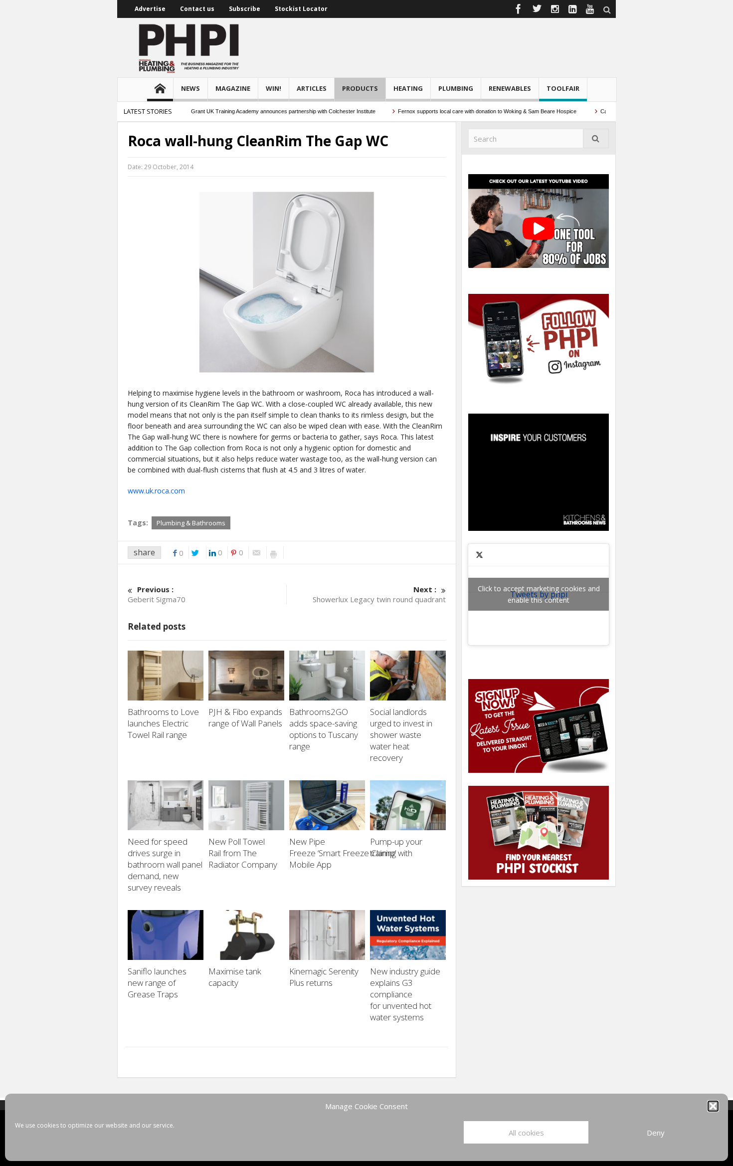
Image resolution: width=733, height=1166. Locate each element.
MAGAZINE (232, 88)
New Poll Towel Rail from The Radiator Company (243, 853)
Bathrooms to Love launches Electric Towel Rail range (163, 723)
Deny (656, 1133)
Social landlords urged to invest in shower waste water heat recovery (401, 734)
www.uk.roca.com (156, 490)
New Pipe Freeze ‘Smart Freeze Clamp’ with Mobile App (350, 853)
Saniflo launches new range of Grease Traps (157, 982)
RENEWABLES (510, 88)
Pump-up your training (396, 847)
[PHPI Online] (189, 47)
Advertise (150, 8)
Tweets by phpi (539, 594)
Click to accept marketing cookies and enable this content (539, 594)
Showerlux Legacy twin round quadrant (379, 594)
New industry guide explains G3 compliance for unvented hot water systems (405, 994)
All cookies (526, 1133)
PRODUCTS (360, 88)
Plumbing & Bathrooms (191, 522)
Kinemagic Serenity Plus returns (324, 976)
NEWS (190, 88)
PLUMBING (455, 88)
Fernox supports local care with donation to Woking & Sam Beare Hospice (466, 111)
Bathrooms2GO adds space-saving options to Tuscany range (323, 729)
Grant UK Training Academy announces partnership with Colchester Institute (262, 111)
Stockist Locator (301, 8)
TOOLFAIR (563, 88)
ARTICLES (312, 88)
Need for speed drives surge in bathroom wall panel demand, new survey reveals (165, 864)
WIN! (273, 88)
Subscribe (244, 8)
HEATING (408, 88)
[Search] (596, 138)
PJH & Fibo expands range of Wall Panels (246, 717)
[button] (713, 1106)
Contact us (197, 8)
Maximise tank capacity (234, 976)
